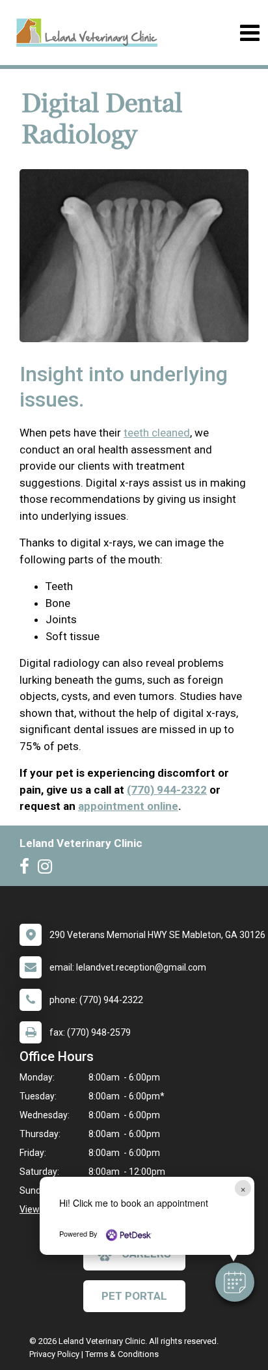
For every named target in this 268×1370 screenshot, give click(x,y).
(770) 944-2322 (167, 789)
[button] (234, 1282)
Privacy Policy (54, 1354)
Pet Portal (134, 1295)
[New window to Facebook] (28, 869)
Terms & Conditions (122, 1354)
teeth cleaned (157, 432)
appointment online (128, 806)
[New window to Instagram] (48, 869)
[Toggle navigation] (249, 32)
